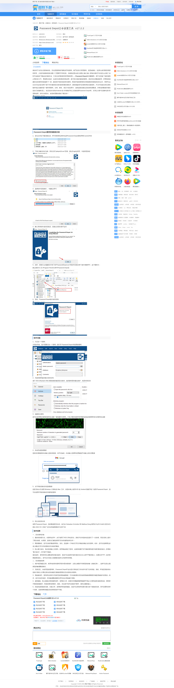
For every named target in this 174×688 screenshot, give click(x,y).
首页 (38, 14)
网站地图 (113, 681)
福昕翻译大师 (121, 217)
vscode (128, 227)
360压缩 (120, 214)
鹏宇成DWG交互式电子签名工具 (125, 97)
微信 (119, 191)
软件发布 (125, 1)
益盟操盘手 (121, 234)
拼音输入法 (127, 211)
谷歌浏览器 (138, 204)
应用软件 (66, 18)
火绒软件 (130, 220)
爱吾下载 (35, 1)
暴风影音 (126, 194)
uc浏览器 (127, 204)
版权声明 (102, 681)
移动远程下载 (60, 601)
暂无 (40, 45)
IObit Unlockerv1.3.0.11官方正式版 (97, 39)
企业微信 (135, 191)
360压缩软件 (109, 10)
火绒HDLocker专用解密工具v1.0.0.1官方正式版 (128, 102)
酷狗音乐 (126, 201)
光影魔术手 (131, 224)
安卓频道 (75, 14)
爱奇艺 (136, 194)
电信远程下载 (40, 601)
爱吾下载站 (48, 7)
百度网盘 (120, 230)
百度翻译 (126, 217)
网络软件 (58, 18)
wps (125, 207)
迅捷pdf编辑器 (135, 207)
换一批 (139, 140)
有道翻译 (131, 217)
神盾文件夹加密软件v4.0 (123, 116)
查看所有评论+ (106, 628)
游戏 (102, 18)
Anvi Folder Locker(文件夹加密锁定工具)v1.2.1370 (128, 93)
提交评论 (106, 643)
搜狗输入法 (139, 211)
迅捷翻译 (137, 217)
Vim (132, 227)
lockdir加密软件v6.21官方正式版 (96, 44)
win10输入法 (133, 211)
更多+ (109, 648)
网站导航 (139, 1)
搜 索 (136, 6)
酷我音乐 (120, 201)
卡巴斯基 (135, 220)
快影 (123, 198)
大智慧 (135, 234)
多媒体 (89, 18)
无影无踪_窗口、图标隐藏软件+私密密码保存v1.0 (128, 125)
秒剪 (126, 198)
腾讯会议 (129, 207)
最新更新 (113, 1)
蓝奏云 (136, 230)
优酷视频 (120, 194)
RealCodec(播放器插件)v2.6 (95, 56)
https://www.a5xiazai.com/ (46, 42)
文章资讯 (99, 14)
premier (129, 198)
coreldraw (125, 224)
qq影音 (123, 10)
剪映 (119, 198)
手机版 (107, 1)
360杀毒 (124, 220)
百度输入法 (129, 10)
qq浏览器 (121, 204)
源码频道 (63, 14)
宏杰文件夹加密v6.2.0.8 (123, 130)
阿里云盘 (131, 230)
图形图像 (81, 18)
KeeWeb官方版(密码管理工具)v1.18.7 (97, 48)
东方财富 (126, 234)
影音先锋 (131, 194)
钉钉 (131, 191)
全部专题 (131, 1)
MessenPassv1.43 (92, 52)
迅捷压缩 (125, 214)
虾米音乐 (136, 201)
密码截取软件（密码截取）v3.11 (125, 134)
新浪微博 (126, 191)
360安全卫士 (116, 10)
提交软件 (81, 681)
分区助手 (135, 10)
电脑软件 (50, 14)
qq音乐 (130, 201)
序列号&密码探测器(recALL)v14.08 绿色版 (128, 121)
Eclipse (124, 227)
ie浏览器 (132, 204)
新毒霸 (119, 220)
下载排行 (119, 1)
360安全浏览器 (100, 10)
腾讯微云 (126, 230)
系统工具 (73, 18)
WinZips (130, 214)
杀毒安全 (96, 18)
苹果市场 (87, 14)
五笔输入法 (122, 211)
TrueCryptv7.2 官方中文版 (94, 35)
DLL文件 (108, 18)
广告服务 (92, 681)
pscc (135, 224)
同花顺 (131, 234)
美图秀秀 (120, 224)
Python (119, 227)
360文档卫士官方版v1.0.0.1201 (124, 106)
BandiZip (136, 214)
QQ (122, 191)
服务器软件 (50, 18)
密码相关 (54, 23)
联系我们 (71, 681)
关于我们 (60, 681)
